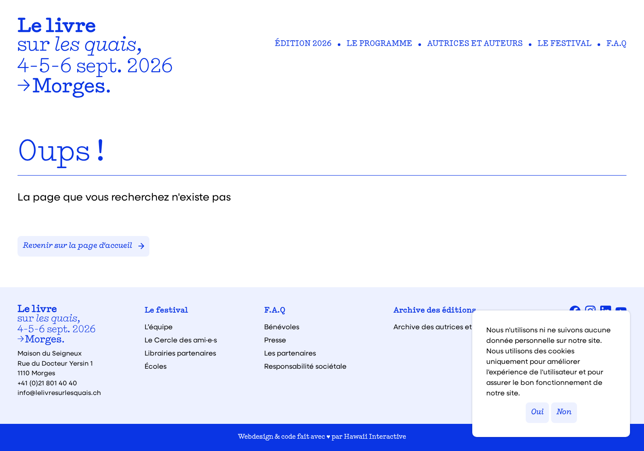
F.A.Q (616, 44)
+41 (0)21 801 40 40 (47, 382)
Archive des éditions (434, 311)
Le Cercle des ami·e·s (181, 339)
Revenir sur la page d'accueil (77, 246)
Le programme (379, 44)
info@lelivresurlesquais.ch (59, 392)
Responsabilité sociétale (305, 366)
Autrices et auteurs (475, 44)
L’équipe (159, 326)
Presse (275, 339)
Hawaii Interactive (375, 437)
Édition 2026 (303, 44)
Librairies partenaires (180, 352)
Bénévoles (281, 326)
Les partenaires (290, 352)
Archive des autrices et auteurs (446, 326)
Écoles (155, 366)
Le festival (564, 44)
